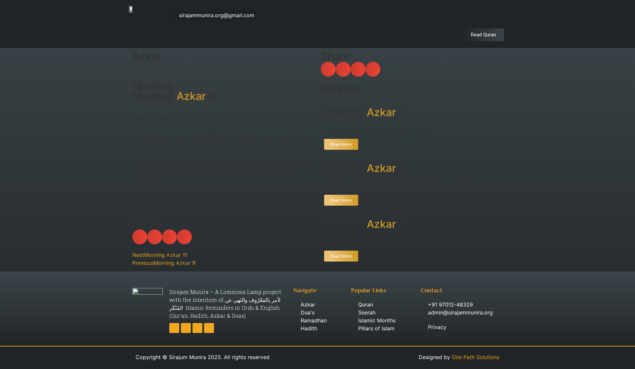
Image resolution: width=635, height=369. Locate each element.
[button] (139, 236)
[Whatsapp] (501, 15)
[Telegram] (489, 15)
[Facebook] (466, 15)
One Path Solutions (475, 357)
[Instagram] (478, 15)
